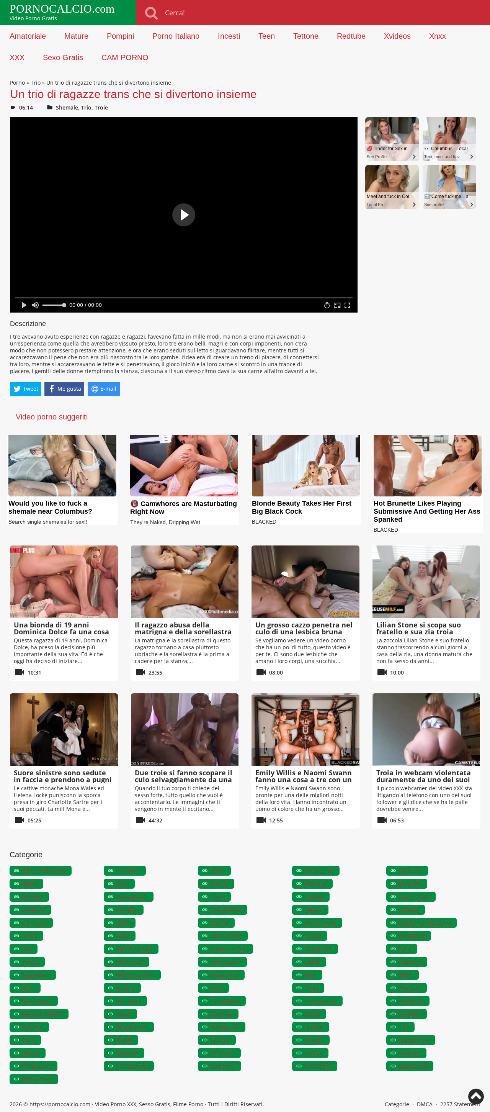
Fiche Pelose (226, 935)
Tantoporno (224, 1026)
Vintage (313, 1039)
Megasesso (224, 974)
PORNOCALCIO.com (62, 9)
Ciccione (126, 909)
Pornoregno (37, 1000)
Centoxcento (132, 1065)
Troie (101, 107)
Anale (217, 870)
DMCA (425, 1104)
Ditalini (219, 922)
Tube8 (124, 1039)
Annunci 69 (318, 870)
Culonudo (34, 922)
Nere (28, 987)
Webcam (127, 1052)
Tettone (305, 36)
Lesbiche (410, 961)
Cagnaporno (131, 896)
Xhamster (222, 1052)
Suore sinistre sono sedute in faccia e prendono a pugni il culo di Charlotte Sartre (63, 779)
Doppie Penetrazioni (425, 922)
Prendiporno (320, 1000)
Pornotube (317, 1065)
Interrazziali (225, 961)
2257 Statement (460, 1104)
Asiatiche (410, 870)
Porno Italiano (175, 36)
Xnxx (437, 36)
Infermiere (129, 961)
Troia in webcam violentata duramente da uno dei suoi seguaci (423, 779)
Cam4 (217, 896)
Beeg (122, 883)
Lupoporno (36, 974)
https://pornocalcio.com (59, 1104)
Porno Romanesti (43, 870)
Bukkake (32, 896)
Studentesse (132, 1026)
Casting (313, 896)
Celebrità (33, 909)
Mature (76, 36)
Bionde (219, 883)
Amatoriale (28, 36)
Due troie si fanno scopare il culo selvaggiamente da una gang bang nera (183, 779)
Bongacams (36, 1065)
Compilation (225, 909)
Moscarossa (37, 1079)
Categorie (397, 1104)
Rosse (123, 1013)
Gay (26, 948)
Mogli (406, 974)
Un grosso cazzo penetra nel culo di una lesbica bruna (304, 628)
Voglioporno (414, 1039)
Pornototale (225, 1000)
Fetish (29, 935)
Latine (312, 961)
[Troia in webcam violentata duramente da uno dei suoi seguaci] (426, 729)
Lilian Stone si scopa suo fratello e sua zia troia (418, 628)
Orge (216, 987)
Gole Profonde (134, 948)
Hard (405, 948)
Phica (311, 987)
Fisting (312, 935)
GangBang (412, 935)
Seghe (312, 1013)
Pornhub (410, 987)
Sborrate (221, 1013)
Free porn (222, 1065)
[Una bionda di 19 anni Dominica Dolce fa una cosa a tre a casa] (64, 581)
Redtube (351, 36)
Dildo (122, 922)
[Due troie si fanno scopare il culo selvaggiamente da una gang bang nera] (185, 729)
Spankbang (413, 1065)
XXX (17, 57)
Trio (36, 82)
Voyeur (30, 1052)
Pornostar (128, 1000)
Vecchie (220, 1039)
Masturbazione (135, 974)
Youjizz (313, 1052)
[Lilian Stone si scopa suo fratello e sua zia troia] (426, 581)
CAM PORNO (125, 57)
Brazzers (315, 883)
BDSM (29, 883)
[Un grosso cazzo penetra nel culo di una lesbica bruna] (305, 581)
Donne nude (320, 922)
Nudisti (125, 987)
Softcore (32, 1026)
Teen (266, 36)
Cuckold (409, 909)
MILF (310, 974)
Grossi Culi (318, 948)
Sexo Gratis (63, 57)
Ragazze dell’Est (42, 1013)
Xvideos (397, 36)
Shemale (67, 107)
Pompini (120, 36)
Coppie (313, 909)
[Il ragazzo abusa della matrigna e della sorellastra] (185, 581)
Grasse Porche (228, 948)
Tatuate (313, 1026)
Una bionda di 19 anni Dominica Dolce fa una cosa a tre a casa (61, 631)
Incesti (229, 36)
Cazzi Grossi (414, 896)
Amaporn (128, 870)
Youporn (409, 1052)
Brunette (410, 883)
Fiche (122, 935)
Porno (17, 82)
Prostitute (411, 1000)
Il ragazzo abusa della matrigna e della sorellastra (183, 628)
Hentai (30, 961)
